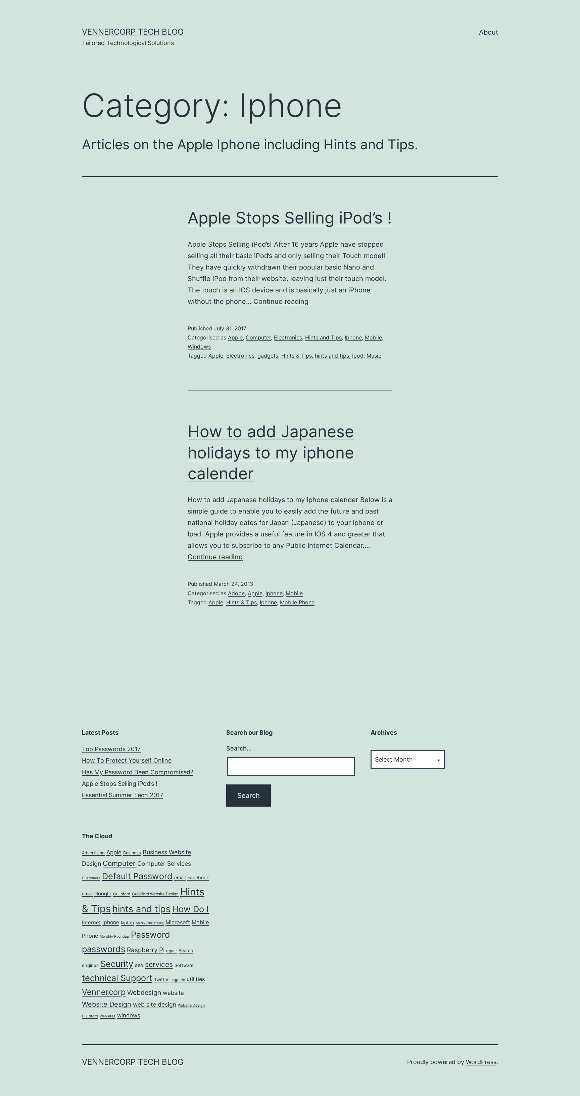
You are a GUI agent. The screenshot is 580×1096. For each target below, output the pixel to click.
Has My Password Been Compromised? (137, 772)
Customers (91, 878)
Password (150, 935)
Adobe (236, 593)
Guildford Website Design (155, 894)
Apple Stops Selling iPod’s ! (290, 218)
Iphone (353, 337)
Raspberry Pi (145, 950)
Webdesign (144, 992)
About (488, 32)
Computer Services (164, 863)
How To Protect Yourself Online (127, 760)
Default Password (137, 876)
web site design (154, 1004)
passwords (103, 949)
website (173, 992)
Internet (91, 923)
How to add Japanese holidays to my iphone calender (271, 452)
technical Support (117, 978)
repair (171, 950)
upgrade (178, 980)
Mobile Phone (297, 602)
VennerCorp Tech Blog (133, 32)
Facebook (198, 877)
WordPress (481, 1061)
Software (184, 965)
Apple (235, 337)
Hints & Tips (296, 355)
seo (139, 965)
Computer (258, 337)
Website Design (106, 1004)
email (180, 877)
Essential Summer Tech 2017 (122, 795)
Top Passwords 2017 (111, 749)
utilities (196, 979)
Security (116, 964)
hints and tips (332, 355)
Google (102, 894)
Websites (107, 1016)
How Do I (190, 909)
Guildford (121, 894)
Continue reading (280, 301)
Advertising (93, 852)
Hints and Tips (323, 337)
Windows (199, 346)
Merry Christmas (150, 923)
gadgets (267, 355)
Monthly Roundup (114, 936)
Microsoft (177, 922)
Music (374, 355)
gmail (87, 893)
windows (128, 1015)
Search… (239, 748)
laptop (127, 922)
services (159, 964)
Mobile (373, 337)
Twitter (161, 979)
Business (132, 852)
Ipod (358, 355)
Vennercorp (104, 992)
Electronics (288, 337)
